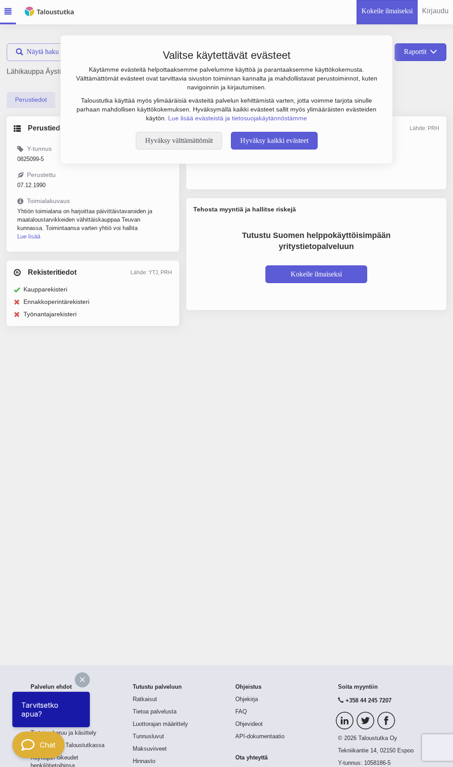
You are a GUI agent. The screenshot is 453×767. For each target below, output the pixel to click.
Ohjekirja (246, 699)
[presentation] (31, 100)
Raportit (415, 51)
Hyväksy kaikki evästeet (274, 140)
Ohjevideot (249, 724)
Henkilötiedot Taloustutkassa (67, 745)
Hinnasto (144, 761)
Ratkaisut (145, 699)
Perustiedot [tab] (31, 99)
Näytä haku (43, 51)
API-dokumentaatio (259, 736)
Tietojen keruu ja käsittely (63, 733)
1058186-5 (377, 763)
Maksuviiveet (150, 749)
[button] (82, 679)
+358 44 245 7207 (369, 701)
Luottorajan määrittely (160, 724)
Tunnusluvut (148, 736)
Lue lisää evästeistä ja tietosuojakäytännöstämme (237, 118)
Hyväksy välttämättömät (179, 140)
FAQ (241, 712)
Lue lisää (28, 236)
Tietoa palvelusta (155, 712)
